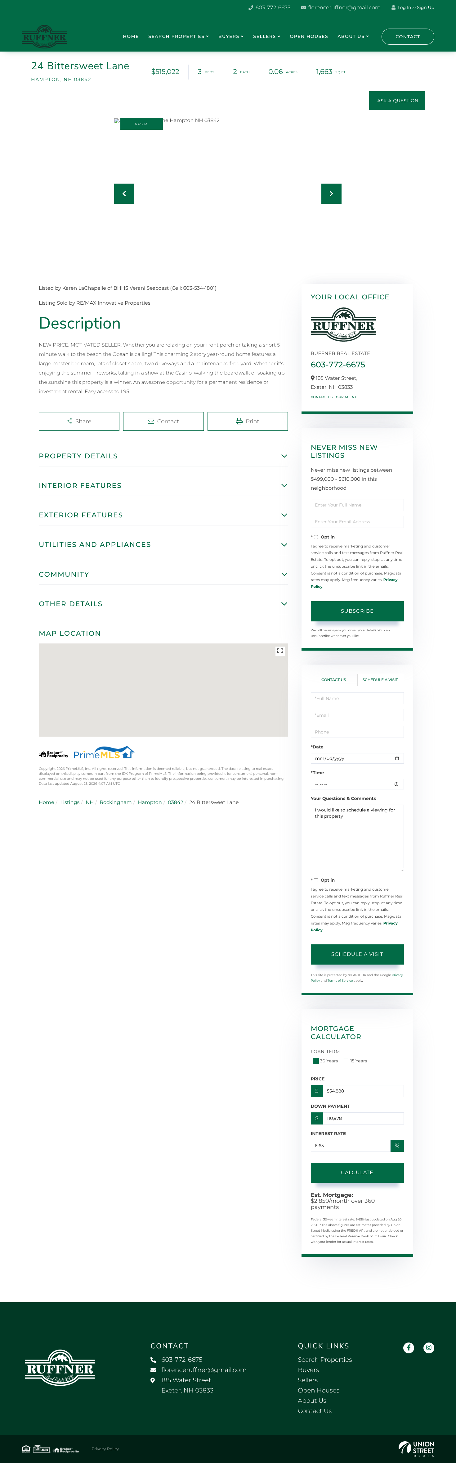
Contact (408, 36)
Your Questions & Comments (343, 798)
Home (46, 803)
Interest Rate (328, 1133)
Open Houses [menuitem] (309, 36)
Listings (69, 803)
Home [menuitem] (131, 36)
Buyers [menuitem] (228, 36)
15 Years (358, 1061)
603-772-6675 (272, 8)
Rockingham (116, 803)
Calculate (357, 1172)
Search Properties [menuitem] (176, 36)
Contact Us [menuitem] (315, 1411)
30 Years (329, 1061)
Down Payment (330, 1106)
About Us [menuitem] (351, 36)
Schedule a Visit (380, 680)
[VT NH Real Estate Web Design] (416, 1449)
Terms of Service (340, 981)
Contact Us (322, 397)
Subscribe (357, 611)
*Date (317, 747)
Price (318, 1079)
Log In (403, 7)
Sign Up (425, 7)
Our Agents (347, 397)
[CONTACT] (397, 100)
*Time (317, 772)
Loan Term (325, 1051)
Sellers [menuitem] (264, 36)
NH (90, 803)
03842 (175, 803)
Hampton (150, 803)
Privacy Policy (105, 1449)
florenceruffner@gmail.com (344, 8)
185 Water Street (187, 1385)
